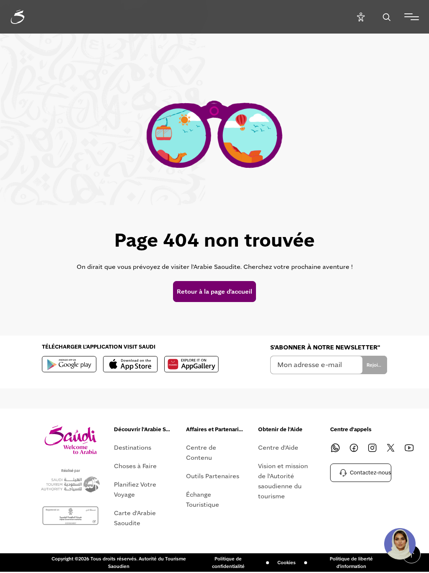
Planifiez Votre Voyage (135, 489)
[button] (399, 543)
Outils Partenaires (212, 476)
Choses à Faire (135, 466)
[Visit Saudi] (70, 439)
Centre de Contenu (201, 452)
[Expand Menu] (411, 16)
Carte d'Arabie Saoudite (135, 518)
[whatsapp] (335, 447)
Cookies (286, 562)
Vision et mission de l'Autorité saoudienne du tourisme (283, 481)
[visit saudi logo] (27, 17)
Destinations (132, 447)
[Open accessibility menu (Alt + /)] (361, 17)
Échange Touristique (202, 499)
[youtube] (409, 447)
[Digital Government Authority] (70, 516)
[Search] (386, 17)
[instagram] (372, 447)
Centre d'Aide (278, 447)
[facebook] (353, 447)
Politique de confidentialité (228, 562)
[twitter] (390, 447)
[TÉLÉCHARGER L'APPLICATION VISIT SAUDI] (69, 364)
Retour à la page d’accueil (214, 291)
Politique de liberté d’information (351, 562)
